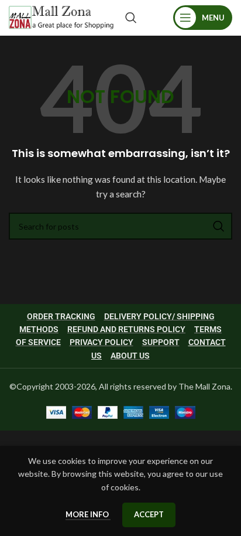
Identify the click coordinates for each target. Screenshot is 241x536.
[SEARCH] (218, 226)
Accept (149, 514)
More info (88, 514)
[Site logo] (61, 17)
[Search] (131, 17)
